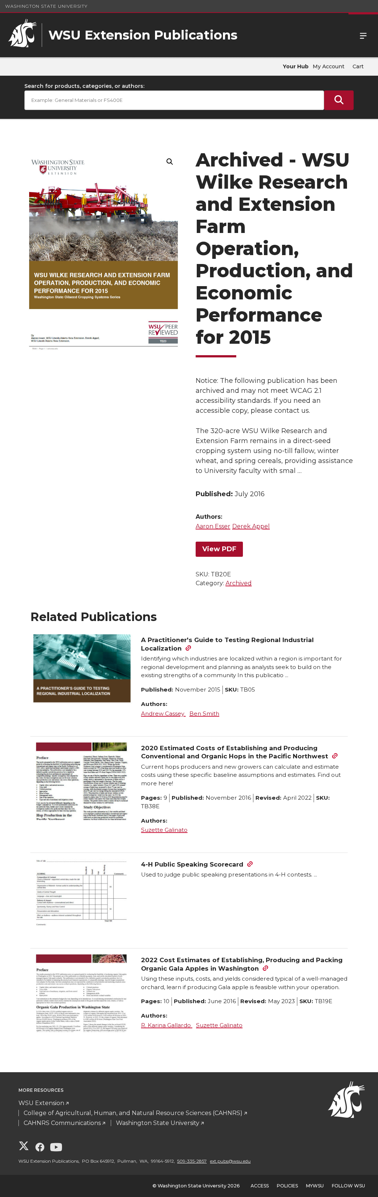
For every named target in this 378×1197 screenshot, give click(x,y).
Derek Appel (251, 526)
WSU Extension (41, 1103)
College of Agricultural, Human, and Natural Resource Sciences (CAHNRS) (133, 1113)
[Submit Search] (339, 100)
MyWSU (315, 1186)
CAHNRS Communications (62, 1122)
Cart (358, 66)
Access (260, 1186)
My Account (328, 66)
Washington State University (46, 6)
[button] (169, 161)
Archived (239, 583)
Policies (287, 1186)
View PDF (219, 549)
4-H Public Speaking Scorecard (192, 864)
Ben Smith (204, 713)
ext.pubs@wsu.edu (230, 1161)
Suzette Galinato (164, 829)
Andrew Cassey (163, 713)
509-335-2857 (192, 1161)
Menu (363, 35)
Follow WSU (348, 1186)
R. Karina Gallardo (166, 1025)
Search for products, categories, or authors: (84, 86)
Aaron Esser (213, 526)
